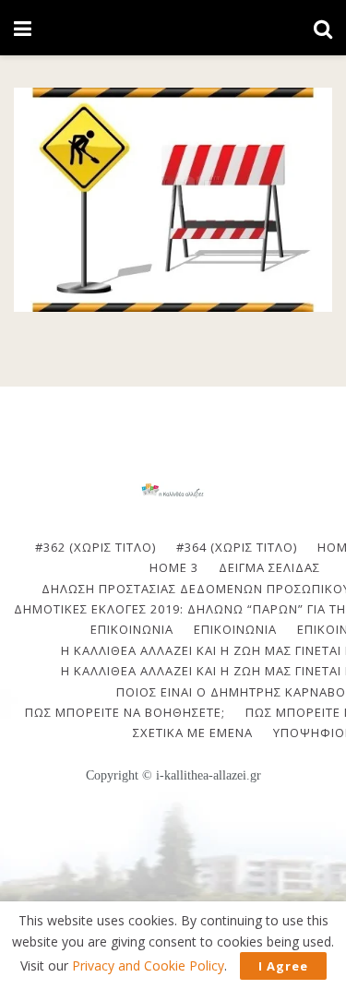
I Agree (283, 966)
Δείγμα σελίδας (269, 567)
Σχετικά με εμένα (193, 732)
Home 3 (173, 567)
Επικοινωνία (235, 629)
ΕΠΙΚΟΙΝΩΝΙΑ (131, 629)
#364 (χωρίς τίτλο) (236, 547)
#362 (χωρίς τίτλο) (95, 547)
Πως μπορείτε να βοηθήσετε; (125, 712)
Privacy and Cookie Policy (148, 965)
